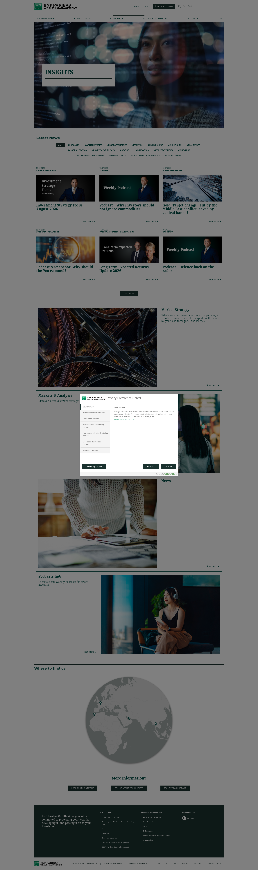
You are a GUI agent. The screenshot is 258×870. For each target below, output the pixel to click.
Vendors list (130, 419)
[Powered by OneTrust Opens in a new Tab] (166, 474)
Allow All (168, 467)
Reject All (151, 467)
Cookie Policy (119, 419)
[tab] (95, 407)
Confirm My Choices (94, 467)
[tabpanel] (145, 414)
